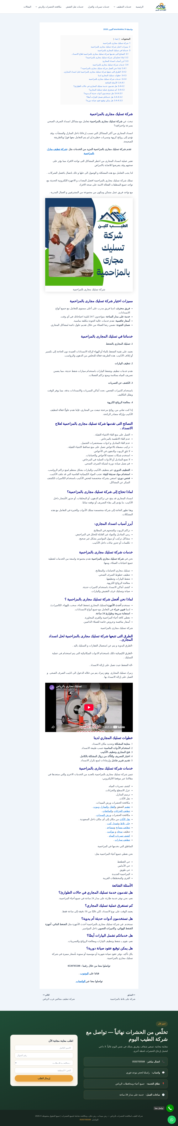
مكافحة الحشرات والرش (49, 6)
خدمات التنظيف (124, 6)
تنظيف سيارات (122, 839)
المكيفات (107, 811)
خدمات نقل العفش (74, 6)
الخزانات (118, 811)
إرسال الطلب (44, 1078)
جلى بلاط (125, 823)
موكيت (110, 831)
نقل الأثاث (125, 819)
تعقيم (127, 806)
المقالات (27, 6)
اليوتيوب (84, 973)
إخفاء (117, 39)
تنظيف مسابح (123, 827)
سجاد (120, 831)
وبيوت (96, 806)
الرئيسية (139, 6)
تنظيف (126, 811)
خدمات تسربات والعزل (98, 6)
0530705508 (85, 1120)
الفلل (112, 806)
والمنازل (104, 806)
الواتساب (80, 981)
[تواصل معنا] (170, 1108)
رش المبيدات (103, 815)
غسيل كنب (112, 823)
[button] (115, 6)
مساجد (110, 827)
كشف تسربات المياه (119, 835)
